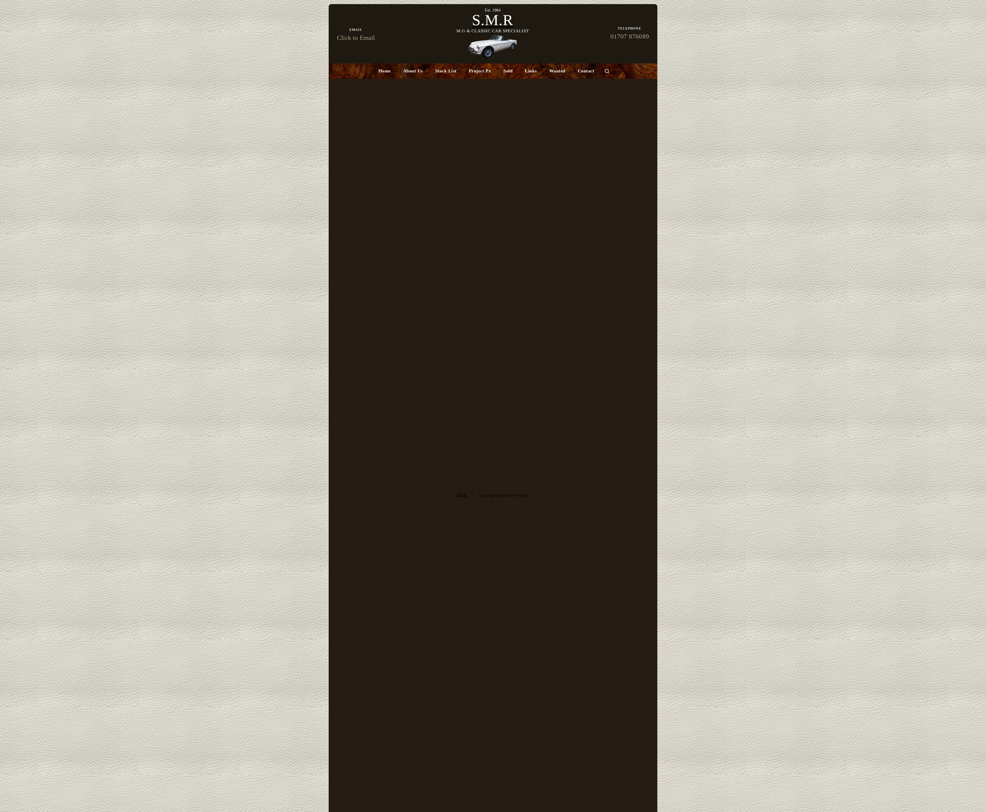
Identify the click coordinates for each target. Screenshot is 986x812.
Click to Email (356, 37)
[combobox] (607, 71)
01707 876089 (629, 36)
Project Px (480, 70)
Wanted (557, 70)
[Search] (607, 71)
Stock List (446, 70)
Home (384, 70)
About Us (413, 70)
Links (531, 70)
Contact (586, 70)
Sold (508, 70)
